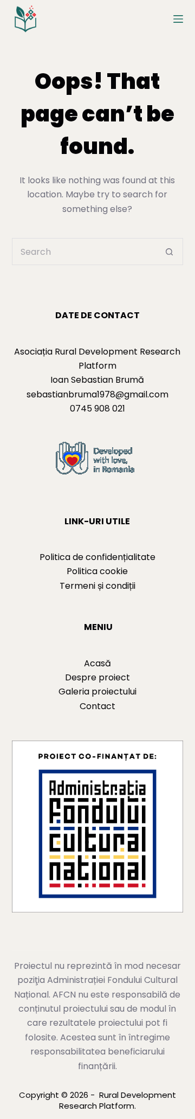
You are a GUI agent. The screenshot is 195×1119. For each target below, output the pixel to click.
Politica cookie (97, 571)
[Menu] (178, 19)
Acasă (97, 663)
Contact (97, 706)
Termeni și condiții (97, 586)
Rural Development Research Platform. (117, 1100)
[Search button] (169, 251)
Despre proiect (97, 677)
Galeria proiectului (97, 691)
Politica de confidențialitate (97, 557)
